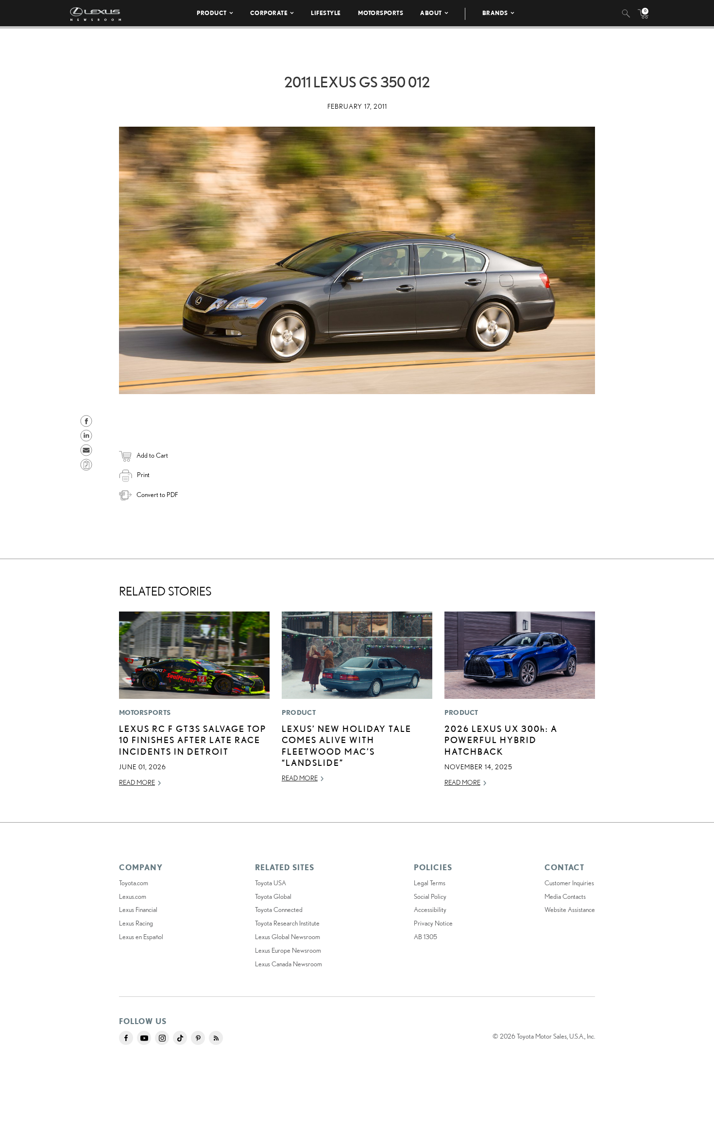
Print (143, 475)
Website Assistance (569, 909)
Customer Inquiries (569, 883)
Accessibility (430, 909)
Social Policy (430, 896)
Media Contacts (565, 896)
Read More (137, 782)
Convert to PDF (157, 494)
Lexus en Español (141, 937)
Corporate (269, 13)
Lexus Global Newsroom (287, 937)
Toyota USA (270, 883)
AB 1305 (425, 937)
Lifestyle (326, 13)
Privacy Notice (433, 923)
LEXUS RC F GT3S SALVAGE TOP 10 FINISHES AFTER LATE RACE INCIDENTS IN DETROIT (192, 740)
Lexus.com (132, 896)
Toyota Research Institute (287, 923)
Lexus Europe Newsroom (288, 950)
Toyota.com (133, 883)
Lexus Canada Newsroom (288, 964)
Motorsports (381, 13)
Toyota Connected (279, 909)
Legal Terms (429, 883)
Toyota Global (273, 896)
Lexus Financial (138, 909)
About (431, 13)
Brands (495, 13)
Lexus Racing (136, 923)
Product (212, 13)
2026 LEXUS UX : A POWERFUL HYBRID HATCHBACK (501, 740)
